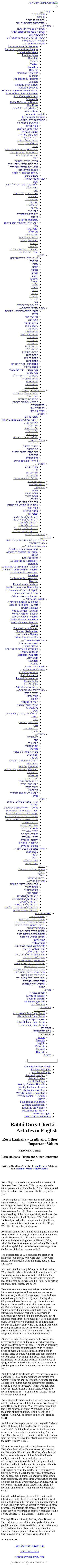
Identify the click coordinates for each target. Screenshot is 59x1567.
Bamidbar (33, 67)
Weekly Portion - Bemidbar (24, 619)
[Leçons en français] (24, 44)
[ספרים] (43, 990)
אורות (35, 490)
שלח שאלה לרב (37, 916)
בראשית (34, 261)
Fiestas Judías (31, 681)
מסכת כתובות (31, 358)
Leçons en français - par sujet (23, 46)
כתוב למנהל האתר (35, 20)
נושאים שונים (31, 175)
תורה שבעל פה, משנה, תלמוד (30, 848)
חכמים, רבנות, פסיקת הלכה (31, 934)
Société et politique (28, 87)
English (41, 1043)
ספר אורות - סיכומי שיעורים (24, 884)
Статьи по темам (28, 643)
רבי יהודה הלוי (37, 410)
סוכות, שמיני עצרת (28, 237)
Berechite (33, 58)
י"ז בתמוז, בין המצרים (27, 214)
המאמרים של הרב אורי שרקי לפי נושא (25, 540)
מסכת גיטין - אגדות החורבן (24, 363)
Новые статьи (30, 646)
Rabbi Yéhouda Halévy (26, 96)
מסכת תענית (31, 346)
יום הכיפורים (31, 234)
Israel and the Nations (27, 634)
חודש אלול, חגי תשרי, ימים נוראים (21, 769)
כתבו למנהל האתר (29, 1551)
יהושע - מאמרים (30, 822)
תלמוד (35, 854)
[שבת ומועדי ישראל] (24, 179)
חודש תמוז (33, 211)
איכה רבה (33, 319)
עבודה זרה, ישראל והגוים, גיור (30, 954)
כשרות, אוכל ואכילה (34, 966)
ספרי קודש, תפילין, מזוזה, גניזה (30, 972)
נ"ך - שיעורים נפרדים (27, 305)
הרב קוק (40, 487)
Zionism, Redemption (27, 631)
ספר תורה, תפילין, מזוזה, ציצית (23, 164)
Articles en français (35, 546)
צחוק (35, 725)
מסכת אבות (32, 381)
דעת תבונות (32, 472)
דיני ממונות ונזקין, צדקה (33, 975)
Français (40, 1040)
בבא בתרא (32, 372)
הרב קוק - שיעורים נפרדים (25, 531)
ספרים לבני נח (38, 1004)
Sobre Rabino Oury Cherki (31, 1022)
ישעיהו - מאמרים (29, 834)
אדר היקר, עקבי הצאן (27, 502)
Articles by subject (35, 1075)
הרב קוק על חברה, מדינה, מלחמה (21, 907)
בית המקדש (32, 707)
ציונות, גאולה (38, 942)
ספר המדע (33, 425)
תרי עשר (33, 296)
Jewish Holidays (29, 607)
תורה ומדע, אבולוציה (27, 128)
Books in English (36, 998)
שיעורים (47, 25)
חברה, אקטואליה (29, 137)
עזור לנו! (40, 17)
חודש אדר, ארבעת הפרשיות (24, 792)
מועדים (41, 734)
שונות (35, 731)
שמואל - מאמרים (29, 828)
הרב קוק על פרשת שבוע (26, 516)
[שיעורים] (41, 26)
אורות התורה (31, 496)
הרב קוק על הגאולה (28, 525)
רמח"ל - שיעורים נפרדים (25, 478)
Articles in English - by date (23, 604)
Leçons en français (35, 43)
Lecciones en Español (33, 117)
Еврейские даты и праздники (21, 649)
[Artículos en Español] (21, 670)
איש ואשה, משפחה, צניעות (31, 960)
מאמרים (47, 537)
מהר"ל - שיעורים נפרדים (25, 460)
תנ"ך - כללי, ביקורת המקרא (24, 258)
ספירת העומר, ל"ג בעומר (25, 193)
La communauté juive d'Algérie (21, 590)
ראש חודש (32, 737)
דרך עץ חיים (32, 475)
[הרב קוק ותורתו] (27, 881)
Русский (40, 1046)
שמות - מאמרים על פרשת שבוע (22, 810)
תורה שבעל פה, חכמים (33, 390)
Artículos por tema (28, 672)
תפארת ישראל (30, 446)
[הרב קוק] (35, 488)
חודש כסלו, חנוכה (29, 240)
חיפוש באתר (38, 14)
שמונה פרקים (31, 416)
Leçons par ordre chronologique (21, 49)
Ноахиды (33, 660)
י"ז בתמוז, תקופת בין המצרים (23, 760)
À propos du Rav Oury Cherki (29, 1013)
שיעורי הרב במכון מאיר (33, 40)
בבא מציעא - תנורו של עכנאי (23, 369)
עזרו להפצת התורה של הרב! (30, 1545)
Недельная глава (29, 651)
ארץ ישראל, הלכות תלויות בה (30, 945)
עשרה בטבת (31, 787)
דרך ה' (34, 469)
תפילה (41, 866)
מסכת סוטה (32, 361)
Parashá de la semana (27, 678)
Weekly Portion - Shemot (25, 613)
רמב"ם (41, 413)
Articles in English (35, 599)
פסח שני (34, 202)
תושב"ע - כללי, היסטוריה (25, 393)
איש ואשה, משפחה (28, 722)
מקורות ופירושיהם (36, 928)
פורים (35, 795)
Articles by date (36, 1078)
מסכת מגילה (32, 349)
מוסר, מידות (32, 125)
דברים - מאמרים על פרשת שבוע (22, 819)
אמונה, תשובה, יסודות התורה (30, 925)
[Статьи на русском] (22, 640)
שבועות (34, 208)
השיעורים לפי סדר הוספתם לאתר (28, 31)
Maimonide (32, 99)
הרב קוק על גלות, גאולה (26, 904)
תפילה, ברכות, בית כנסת (32, 936)
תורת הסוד (32, 396)
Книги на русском (34, 1001)
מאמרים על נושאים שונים (32, 690)
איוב (36, 302)
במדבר (34, 269)
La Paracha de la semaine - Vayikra (20, 569)
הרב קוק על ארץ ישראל (26, 528)
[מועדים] (36, 735)
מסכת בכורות (31, 387)
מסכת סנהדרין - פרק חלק (25, 375)
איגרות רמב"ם (31, 422)
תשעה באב (32, 763)
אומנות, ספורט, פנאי (28, 169)
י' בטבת (34, 243)
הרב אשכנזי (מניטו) (35, 534)
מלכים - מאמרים (29, 831)
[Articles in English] (24, 599)
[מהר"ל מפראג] (29, 441)
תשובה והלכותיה (29, 131)
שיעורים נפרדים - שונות (33, 120)
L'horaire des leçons (27, 52)
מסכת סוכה (32, 340)
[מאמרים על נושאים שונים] (17, 690)
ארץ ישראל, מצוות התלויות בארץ (21, 149)
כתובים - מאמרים (29, 845)
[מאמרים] (41, 538)
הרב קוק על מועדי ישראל (25, 519)
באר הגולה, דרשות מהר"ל (25, 452)
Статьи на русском (34, 640)
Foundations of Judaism (25, 628)
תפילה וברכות (38, 405)
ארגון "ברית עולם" (42, 1031)
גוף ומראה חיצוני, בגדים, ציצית (29, 963)
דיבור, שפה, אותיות (28, 134)
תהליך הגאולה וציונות (27, 140)
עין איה (34, 499)
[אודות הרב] (39, 1008)
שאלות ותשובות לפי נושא (32, 919)
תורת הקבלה (31, 863)
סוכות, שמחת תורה (28, 781)
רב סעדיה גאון (37, 408)
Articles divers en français (24, 596)
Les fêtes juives (30, 55)
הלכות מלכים (31, 431)
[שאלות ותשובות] (34, 914)
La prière (33, 81)
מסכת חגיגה (32, 355)
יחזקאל (34, 293)
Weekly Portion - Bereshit (24, 610)
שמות (35, 264)
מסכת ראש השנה (29, 334)
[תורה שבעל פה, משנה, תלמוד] (14, 849)
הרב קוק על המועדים (27, 895)
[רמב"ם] (36, 414)
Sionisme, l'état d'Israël (26, 84)
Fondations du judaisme (25, 78)
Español (40, 1049)
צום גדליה (33, 231)
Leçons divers (31, 111)
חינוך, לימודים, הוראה (34, 957)
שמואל (34, 281)
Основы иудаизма (28, 654)
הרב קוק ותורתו (37, 881)
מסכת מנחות (31, 384)
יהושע (35, 275)
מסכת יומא (32, 337)
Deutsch (40, 1052)
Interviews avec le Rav (26, 593)
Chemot (34, 61)
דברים (35, 272)
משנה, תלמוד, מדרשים (33, 308)
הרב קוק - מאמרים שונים (25, 910)
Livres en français (35, 995)
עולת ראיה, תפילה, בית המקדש (22, 505)
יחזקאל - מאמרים (29, 840)
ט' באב (34, 217)
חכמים (34, 857)
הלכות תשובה (31, 428)
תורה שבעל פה (30, 860)
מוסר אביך (33, 507)
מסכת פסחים (31, 331)
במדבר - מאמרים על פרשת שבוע (21, 816)
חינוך (35, 158)
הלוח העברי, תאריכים (34, 981)
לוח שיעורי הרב (37, 34)
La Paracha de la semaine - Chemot (19, 566)
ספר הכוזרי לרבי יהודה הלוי (31, 869)
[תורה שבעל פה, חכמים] (20, 391)
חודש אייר (33, 196)
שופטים (34, 278)
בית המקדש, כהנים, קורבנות (24, 152)
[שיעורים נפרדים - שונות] (19, 120)
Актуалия (32, 657)
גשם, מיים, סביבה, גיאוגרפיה (24, 167)
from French (40, 1166)
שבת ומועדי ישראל (35, 178)
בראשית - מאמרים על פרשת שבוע (20, 807)
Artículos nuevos (29, 675)
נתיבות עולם (32, 457)
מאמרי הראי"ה (30, 510)
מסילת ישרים (31, 466)
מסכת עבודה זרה (29, 378)
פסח (36, 190)
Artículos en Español (34, 669)
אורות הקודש (31, 493)
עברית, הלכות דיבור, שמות (31, 931)
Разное (34, 663)
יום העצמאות (31, 199)
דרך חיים (33, 455)
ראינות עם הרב (30, 728)
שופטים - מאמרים (29, 825)
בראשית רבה (31, 316)
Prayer (34, 625)
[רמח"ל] (36, 464)
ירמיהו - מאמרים (29, 837)
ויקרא (35, 266)
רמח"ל (41, 463)
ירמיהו (35, 290)
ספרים (48, 989)
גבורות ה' (33, 443)
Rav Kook (32, 105)
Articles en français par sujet (23, 549)
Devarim (33, 70)
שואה (35, 146)
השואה (34, 716)
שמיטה (34, 710)
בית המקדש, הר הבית (34, 948)
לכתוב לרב (46, 1028)
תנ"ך (42, 255)
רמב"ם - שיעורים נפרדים (25, 437)
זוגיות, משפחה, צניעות (27, 155)
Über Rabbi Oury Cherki (32, 1025)
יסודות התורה (31, 693)
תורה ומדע (32, 696)
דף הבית (47, 11)
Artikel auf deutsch (35, 666)
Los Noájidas (31, 684)
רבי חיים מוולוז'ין (37, 484)
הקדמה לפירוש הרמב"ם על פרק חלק (19, 419)
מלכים (35, 284)
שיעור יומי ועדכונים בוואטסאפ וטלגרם (26, 37)
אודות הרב (45, 1007)
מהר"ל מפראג (38, 440)
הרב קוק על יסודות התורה (25, 898)
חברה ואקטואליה (29, 701)
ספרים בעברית (37, 992)
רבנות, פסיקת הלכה (28, 399)
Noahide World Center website (32, 1168)
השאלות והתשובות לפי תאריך (30, 922)
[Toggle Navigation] (56, 6)
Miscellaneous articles (26, 637)
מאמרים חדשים (37, 543)
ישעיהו (34, 287)
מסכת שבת (32, 328)
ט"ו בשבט (33, 246)
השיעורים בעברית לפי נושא (31, 28)
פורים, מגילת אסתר (28, 252)
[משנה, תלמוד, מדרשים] (20, 308)
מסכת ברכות (31, 325)
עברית (41, 1037)
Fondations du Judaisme (25, 584)
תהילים (34, 299)
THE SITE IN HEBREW (37, 1116)
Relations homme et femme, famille (19, 90)
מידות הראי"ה (31, 889)
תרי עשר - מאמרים (28, 842)
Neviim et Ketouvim (27, 73)
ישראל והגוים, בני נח (28, 143)
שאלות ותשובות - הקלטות (25, 172)
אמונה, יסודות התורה (27, 122)
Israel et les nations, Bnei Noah (22, 93)
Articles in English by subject (23, 601)
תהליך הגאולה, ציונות (27, 704)
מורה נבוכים (32, 434)
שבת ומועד (39, 939)
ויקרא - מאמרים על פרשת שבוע (22, 813)
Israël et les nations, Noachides (22, 587)
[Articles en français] (23, 546)
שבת (35, 181)
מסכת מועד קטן (30, 352)
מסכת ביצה (32, 343)
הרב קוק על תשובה (28, 522)
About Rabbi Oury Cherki (31, 1016)
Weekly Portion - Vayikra (25, 616)
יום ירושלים (32, 205)
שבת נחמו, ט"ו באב (28, 219)
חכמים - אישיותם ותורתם (25, 402)
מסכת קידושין (31, 366)
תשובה (34, 698)
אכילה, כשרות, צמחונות (26, 161)
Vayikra (34, 64)
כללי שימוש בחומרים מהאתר (30, 23)
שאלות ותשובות (43, 913)
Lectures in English (35, 114)
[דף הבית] (41, 12)
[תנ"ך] (38, 799)
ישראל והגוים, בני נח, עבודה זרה (22, 713)
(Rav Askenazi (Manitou (25, 108)
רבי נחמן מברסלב (36, 481)
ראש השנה (32, 228)
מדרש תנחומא (31, 322)
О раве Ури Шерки (34, 1019)
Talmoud (33, 75)
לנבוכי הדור (32, 513)
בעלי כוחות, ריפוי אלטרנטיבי (30, 978)
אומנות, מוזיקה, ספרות (33, 984)
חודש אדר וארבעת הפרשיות (24, 249)
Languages (44, 1034)
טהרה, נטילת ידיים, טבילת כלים (29, 969)
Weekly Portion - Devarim (24, 622)
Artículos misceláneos (26, 687)
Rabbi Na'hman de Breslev (24, 102)
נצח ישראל (32, 449)
